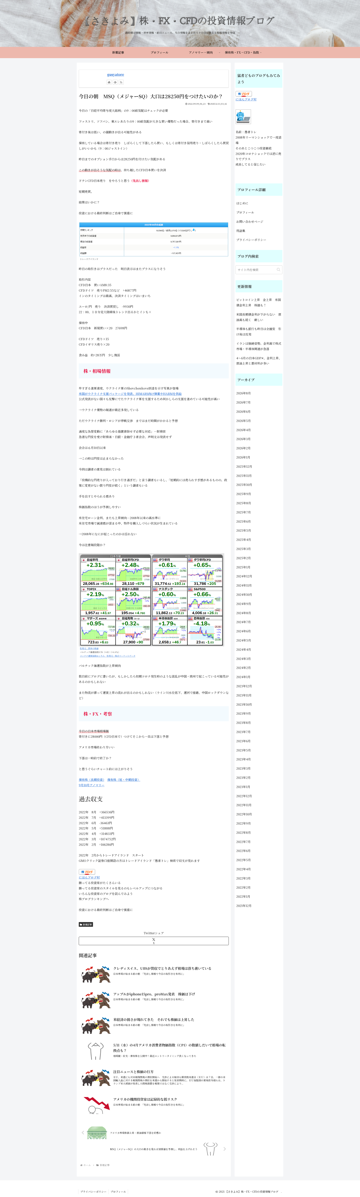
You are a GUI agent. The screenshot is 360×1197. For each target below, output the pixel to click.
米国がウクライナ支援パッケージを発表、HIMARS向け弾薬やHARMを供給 (130, 394)
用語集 (240, 231)
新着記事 (87, 924)
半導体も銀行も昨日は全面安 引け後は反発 (258, 331)
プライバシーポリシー (251, 240)
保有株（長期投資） (91, 779)
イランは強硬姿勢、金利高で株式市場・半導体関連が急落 (258, 346)
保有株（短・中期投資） (123, 779)
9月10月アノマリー (91, 785)
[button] (278, 269)
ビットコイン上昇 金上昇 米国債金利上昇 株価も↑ (258, 302)
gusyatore (115, 74)
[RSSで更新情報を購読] (121, 82)
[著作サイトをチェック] (109, 82)
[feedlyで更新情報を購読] (115, 82)
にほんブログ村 (89, 877)
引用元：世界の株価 (89, 648)
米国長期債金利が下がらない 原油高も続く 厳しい (258, 317)
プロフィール (245, 212)
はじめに (242, 203)
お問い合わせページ (249, 221)
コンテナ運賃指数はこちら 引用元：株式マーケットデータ (107, 655)
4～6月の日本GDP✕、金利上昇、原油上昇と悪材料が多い (259, 361)
